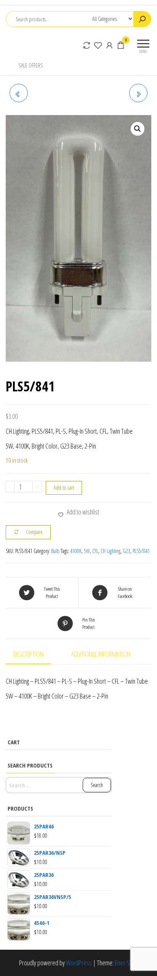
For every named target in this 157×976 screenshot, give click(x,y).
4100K (76, 551)
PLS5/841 (141, 551)
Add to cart (64, 487)
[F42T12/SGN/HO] (19, 93)
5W (87, 551)
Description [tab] (28, 654)
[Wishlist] (98, 45)
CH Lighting (110, 551)
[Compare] (86, 45)
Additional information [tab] (100, 654)
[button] (137, 129)
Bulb (55, 551)
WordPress (79, 962)
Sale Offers (30, 65)
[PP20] (138, 93)
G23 (126, 551)
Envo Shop (126, 962)
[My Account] (109, 45)
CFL (95, 551)
